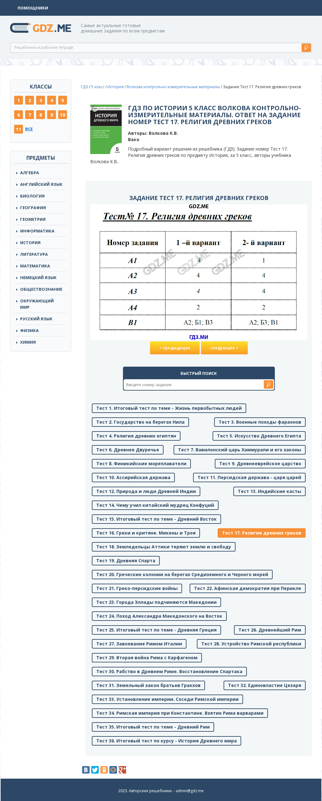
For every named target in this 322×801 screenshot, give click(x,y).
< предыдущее (174, 348)
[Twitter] (95, 770)
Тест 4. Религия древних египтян (136, 436)
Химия (28, 342)
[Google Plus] (122, 770)
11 (18, 129)
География (33, 207)
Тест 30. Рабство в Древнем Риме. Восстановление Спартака (169, 671)
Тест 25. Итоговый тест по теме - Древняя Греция (156, 630)
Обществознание (41, 289)
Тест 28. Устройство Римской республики (251, 644)
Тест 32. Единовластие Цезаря (264, 685)
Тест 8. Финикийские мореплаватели (141, 463)
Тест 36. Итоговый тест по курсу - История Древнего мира (166, 741)
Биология (32, 196)
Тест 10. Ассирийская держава (133, 477)
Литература (34, 254)
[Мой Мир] (113, 770)
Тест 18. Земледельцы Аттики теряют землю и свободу (163, 547)
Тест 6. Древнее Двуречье (127, 450)
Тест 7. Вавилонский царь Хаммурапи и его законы (239, 450)
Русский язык (36, 319)
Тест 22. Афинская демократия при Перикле (247, 588)
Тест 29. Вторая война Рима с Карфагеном (146, 658)
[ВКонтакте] (86, 770)
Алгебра (29, 172)
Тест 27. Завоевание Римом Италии (139, 644)
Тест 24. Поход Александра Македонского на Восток (159, 616)
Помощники (33, 8)
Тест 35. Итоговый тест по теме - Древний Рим (153, 727)
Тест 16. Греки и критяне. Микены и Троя (146, 533)
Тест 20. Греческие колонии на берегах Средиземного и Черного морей (182, 574)
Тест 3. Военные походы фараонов (260, 422)
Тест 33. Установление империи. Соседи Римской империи (167, 699)
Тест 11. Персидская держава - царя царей (249, 477)
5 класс (97, 86)
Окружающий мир (37, 304)
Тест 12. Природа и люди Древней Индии (146, 491)
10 (62, 115)
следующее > (224, 348)
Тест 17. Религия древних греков (261, 533)
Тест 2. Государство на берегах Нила (140, 422)
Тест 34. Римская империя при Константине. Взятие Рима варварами (180, 713)
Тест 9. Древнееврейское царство (260, 463)
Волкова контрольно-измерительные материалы (173, 86)
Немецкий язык (38, 277)
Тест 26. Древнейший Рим (269, 630)
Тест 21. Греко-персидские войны (137, 588)
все (29, 129)
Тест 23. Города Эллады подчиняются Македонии (156, 602)
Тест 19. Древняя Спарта (125, 561)
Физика (29, 330)
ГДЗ (84, 86)
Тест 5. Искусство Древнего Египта (259, 436)
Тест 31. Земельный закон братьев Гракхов (148, 685)
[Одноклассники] (104, 770)
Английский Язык (41, 184)
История (30, 242)
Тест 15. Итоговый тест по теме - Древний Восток (156, 519)
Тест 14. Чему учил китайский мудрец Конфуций (155, 505)
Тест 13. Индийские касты (269, 491)
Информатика (37, 231)
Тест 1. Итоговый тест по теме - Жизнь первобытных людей (169, 408)
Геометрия (33, 219)
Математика (35, 266)
